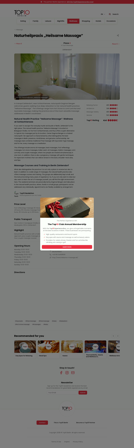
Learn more (67, 247)
